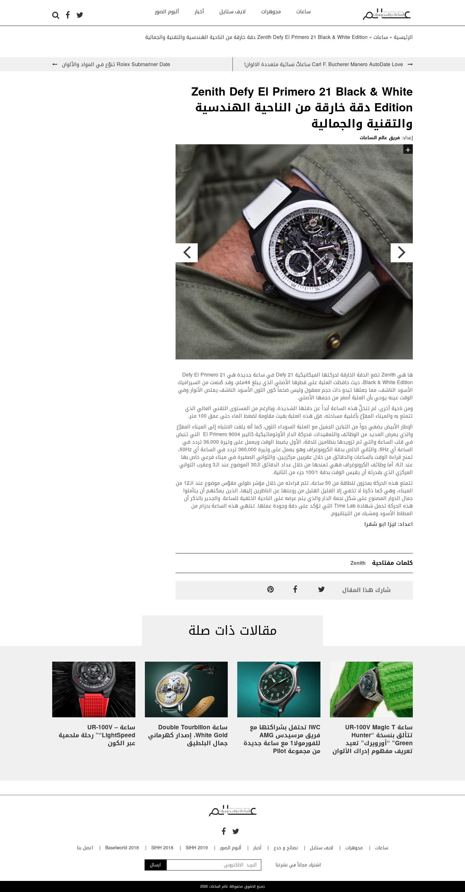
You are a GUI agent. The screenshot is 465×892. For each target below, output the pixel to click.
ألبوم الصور (167, 11)
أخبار (199, 11)
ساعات (303, 11)
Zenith (358, 563)
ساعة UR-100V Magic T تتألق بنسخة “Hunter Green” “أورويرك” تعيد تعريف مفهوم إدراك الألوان (372, 739)
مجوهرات (271, 11)
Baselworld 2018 (122, 848)
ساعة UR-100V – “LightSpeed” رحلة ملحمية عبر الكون (97, 735)
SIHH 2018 (162, 848)
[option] (294, 253)
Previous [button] (187, 252)
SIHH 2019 (197, 848)
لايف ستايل (233, 11)
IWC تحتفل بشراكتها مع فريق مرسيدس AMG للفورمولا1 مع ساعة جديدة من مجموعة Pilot (282, 739)
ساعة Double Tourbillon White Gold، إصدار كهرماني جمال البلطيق (188, 735)
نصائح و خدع (286, 848)
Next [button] (402, 252)
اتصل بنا (85, 848)
